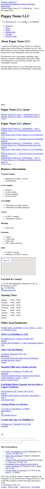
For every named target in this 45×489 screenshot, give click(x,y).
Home (3, 4)
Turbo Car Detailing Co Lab (16, 452)
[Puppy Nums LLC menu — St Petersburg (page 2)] (20, 117)
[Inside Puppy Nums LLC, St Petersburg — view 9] (20, 158)
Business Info (20, 4)
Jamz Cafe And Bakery (14, 456)
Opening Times (11, 36)
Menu (7, 4)
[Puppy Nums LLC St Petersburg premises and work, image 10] (22, 162)
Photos (12, 4)
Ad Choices (35, 487)
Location (28, 4)
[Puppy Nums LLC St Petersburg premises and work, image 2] (22, 133)
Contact (4, 487)
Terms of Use (25, 487)
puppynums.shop (9, 290)
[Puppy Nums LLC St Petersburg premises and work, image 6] (22, 147)
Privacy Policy (13, 487)
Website (7, 6)
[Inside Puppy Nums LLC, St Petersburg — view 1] (20, 128)
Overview (9, 26)
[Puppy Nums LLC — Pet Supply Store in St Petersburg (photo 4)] (22, 141)
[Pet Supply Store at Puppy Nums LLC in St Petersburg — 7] (22, 151)
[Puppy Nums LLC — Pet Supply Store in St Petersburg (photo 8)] (22, 156)
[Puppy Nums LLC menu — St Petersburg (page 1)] (20, 115)
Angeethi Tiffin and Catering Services (19, 460)
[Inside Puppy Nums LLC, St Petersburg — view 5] (20, 143)
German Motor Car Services (16, 470)
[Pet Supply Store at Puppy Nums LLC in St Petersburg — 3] (22, 137)
